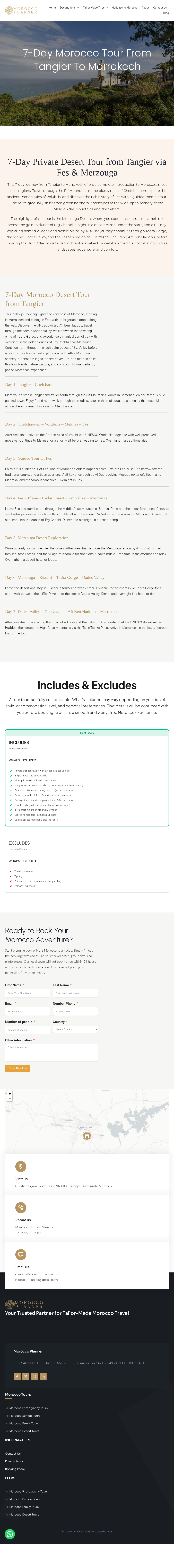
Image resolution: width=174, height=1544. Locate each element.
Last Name (61, 985)
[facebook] (17, 1376)
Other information (18, 1040)
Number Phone (64, 1003)
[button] (87, 1136)
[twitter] (25, 1376)
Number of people (19, 1022)
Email (9, 1003)
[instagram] (34, 1376)
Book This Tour (18, 1068)
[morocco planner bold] (21, 8)
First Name (13, 985)
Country (59, 1022)
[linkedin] (43, 1376)
